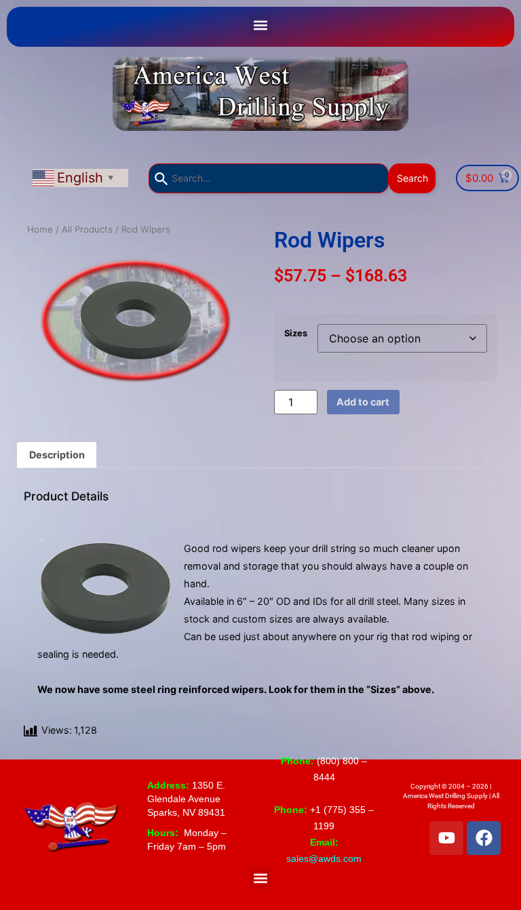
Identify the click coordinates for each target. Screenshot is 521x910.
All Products (87, 229)
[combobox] (269, 178)
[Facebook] (484, 838)
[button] (261, 25)
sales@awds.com (324, 858)
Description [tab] (57, 454)
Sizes (295, 333)
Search (412, 178)
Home (40, 229)
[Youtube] (446, 838)
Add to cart (362, 402)
